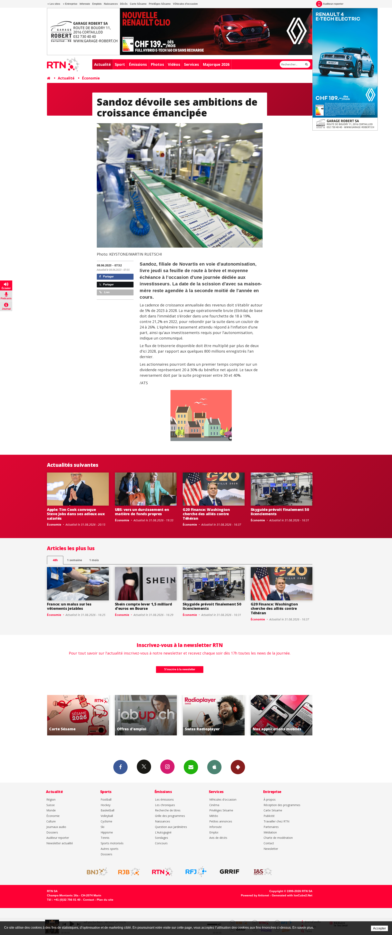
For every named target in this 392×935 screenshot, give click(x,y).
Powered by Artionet (255, 895)
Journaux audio (56, 827)
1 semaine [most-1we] (74, 560)
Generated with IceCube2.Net (292, 895)
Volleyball (107, 816)
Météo (213, 816)
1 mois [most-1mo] (94, 560)
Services (191, 64)
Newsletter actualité (59, 843)
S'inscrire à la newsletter (179, 669)
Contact (269, 843)
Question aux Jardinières (171, 827)
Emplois (97, 3)
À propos (270, 799)
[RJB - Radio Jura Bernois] (129, 872)
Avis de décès (218, 838)
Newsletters (191, 767)
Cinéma (214, 805)
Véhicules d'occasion (185, 3)
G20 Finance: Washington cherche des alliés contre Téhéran (206, 514)
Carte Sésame (138, 3)
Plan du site (105, 899)
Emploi (213, 832)
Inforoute (85, 3)
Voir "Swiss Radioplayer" (146, 715)
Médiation (270, 832)
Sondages (161, 838)
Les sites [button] (54, 3)
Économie (91, 78)
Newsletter (271, 849)
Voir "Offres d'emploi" (78, 715)
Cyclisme (106, 821)
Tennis (105, 838)
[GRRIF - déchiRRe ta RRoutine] (229, 872)
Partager (108, 276)
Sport (120, 64)
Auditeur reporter (57, 838)
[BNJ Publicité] (95, 872)
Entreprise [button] (71, 3)
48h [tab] (55, 560)
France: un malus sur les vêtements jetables (69, 606)
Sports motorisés (112, 843)
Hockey (105, 805)
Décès (124, 3)
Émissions (138, 64)
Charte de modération (278, 838)
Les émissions (164, 799)
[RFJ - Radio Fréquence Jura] (196, 872)
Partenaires (271, 827)
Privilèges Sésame (160, 3)
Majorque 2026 (216, 64)
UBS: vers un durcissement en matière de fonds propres (142, 511)
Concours (161, 843)
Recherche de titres (167, 810)
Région (51, 799)
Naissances (111, 3)
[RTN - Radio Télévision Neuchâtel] (162, 872)
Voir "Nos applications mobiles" (214, 715)
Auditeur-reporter (333, 3)
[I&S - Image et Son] (263, 872)
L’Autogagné (163, 832)
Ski (102, 827)
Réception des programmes (282, 805)
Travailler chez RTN (276, 821)
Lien (106, 292)
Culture (51, 821)
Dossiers (52, 832)
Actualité (102, 64)
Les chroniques (165, 805)
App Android (238, 767)
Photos (157, 64)
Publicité (269, 816)
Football (106, 799)
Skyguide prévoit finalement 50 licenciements (280, 511)
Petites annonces (220, 821)
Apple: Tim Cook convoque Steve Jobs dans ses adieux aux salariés (76, 514)
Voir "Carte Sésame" (282, 715)
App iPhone (214, 767)
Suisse (50, 805)
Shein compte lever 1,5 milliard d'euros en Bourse (143, 606)
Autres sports (109, 849)
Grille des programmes (170, 816)
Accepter (379, 928)
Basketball (107, 810)
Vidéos (174, 64)
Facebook (120, 767)
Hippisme (107, 832)
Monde (51, 810)
